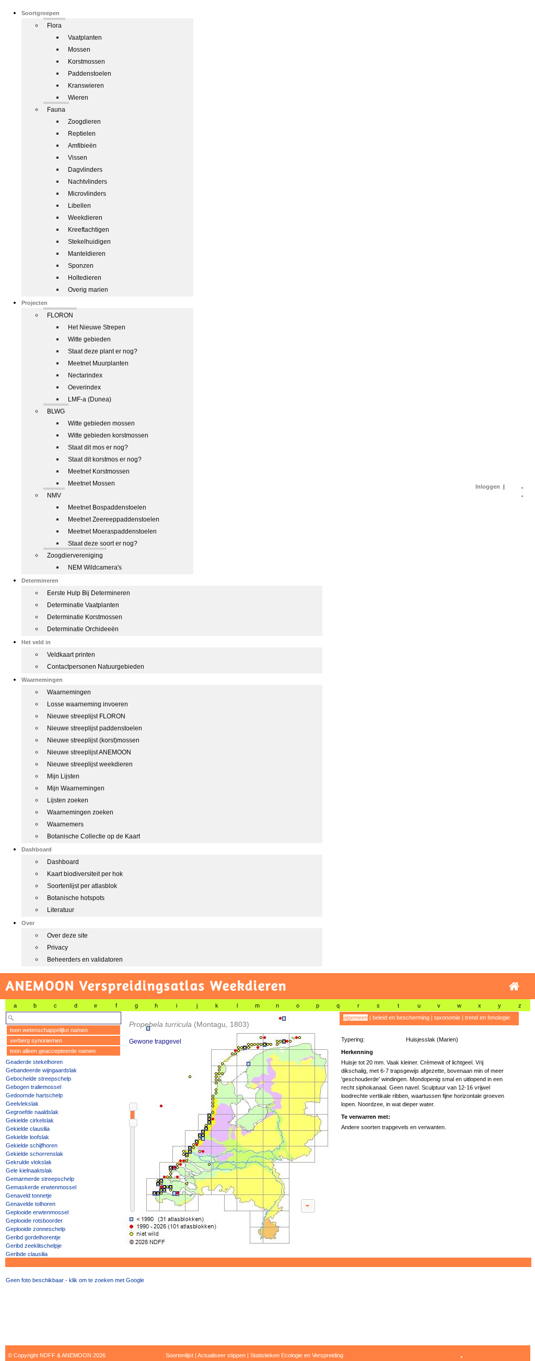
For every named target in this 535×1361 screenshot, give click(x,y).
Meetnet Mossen (91, 483)
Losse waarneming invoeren (87, 704)
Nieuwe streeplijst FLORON (86, 716)
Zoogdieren (84, 121)
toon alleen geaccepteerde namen (53, 1051)
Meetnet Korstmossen (99, 471)
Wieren (78, 97)
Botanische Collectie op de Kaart (93, 836)
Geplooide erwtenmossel (37, 1212)
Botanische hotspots (75, 898)
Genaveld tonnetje (29, 1195)
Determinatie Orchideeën (83, 629)
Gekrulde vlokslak (29, 1162)
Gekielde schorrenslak (34, 1154)
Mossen (79, 49)
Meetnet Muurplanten (98, 363)
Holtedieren (84, 277)
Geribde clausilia (27, 1254)
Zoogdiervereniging (75, 555)
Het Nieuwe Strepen (96, 327)
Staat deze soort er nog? (102, 543)
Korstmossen (86, 61)
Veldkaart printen (71, 654)
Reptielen (82, 133)
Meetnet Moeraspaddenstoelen (112, 531)
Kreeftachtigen (88, 229)
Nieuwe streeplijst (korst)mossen (93, 740)
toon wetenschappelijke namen (49, 1030)
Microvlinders (87, 193)
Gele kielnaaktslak (29, 1170)
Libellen (79, 205)
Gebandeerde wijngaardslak (41, 1070)
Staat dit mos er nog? (98, 447)
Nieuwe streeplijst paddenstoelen (94, 728)
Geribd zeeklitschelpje (34, 1245)
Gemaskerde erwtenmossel (41, 1187)
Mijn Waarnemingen (75, 788)
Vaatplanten (85, 37)
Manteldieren (87, 253)
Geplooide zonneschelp (35, 1229)
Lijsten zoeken (67, 800)
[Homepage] (514, 986)
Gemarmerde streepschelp (40, 1179)
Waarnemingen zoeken (80, 812)
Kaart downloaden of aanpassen (308, 1206)
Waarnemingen (69, 692)
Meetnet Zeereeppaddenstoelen (113, 519)
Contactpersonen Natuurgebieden (95, 666)
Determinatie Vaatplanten (83, 605)
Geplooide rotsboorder (34, 1220)
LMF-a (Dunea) (89, 399)
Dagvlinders (85, 169)
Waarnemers (65, 824)
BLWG (56, 411)
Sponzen (81, 265)
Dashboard (63, 862)
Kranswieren (86, 85)
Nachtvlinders (87, 181)
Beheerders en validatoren (85, 959)
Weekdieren (85, 217)
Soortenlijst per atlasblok (82, 886)
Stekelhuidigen (89, 241)
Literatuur (60, 910)
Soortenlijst (179, 1355)
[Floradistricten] (227, 1128)
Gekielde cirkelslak (30, 1120)
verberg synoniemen (36, 1040)
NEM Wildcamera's (95, 567)
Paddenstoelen (89, 73)
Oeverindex (84, 387)
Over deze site (67, 935)
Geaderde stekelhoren (34, 1062)
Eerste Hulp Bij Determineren (88, 593)
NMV (54, 495)
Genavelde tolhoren (30, 1204)
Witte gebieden (89, 339)
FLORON (60, 315)
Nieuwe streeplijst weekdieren (90, 764)
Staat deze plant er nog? (102, 351)
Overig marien (88, 289)
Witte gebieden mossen (101, 423)
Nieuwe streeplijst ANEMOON (89, 752)
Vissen (77, 157)
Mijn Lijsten (63, 776)
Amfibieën (82, 145)
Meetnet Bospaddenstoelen (107, 507)
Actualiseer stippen (221, 1355)
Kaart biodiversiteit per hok (85, 874)
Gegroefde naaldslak (32, 1112)
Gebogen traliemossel (33, 1087)
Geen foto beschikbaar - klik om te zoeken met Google (75, 1280)
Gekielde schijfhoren (31, 1145)
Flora (54, 25)
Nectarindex (85, 375)
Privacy (57, 947)
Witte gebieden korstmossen (108, 435)
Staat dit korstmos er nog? (105, 459)
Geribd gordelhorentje (33, 1237)
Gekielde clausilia (28, 1129)
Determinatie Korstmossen (84, 617)
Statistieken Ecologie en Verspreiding (296, 1355)
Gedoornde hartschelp (34, 1095)
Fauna (56, 109)
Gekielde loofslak (27, 1137)
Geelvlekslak (22, 1103)
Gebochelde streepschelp (38, 1078)
